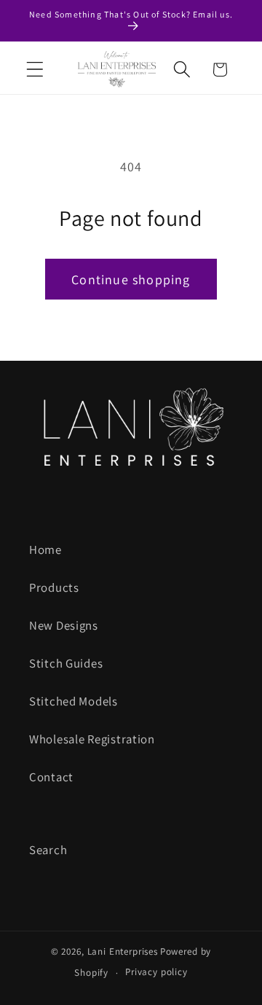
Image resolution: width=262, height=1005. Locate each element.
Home (45, 549)
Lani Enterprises (122, 951)
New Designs (63, 625)
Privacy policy (156, 972)
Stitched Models (73, 701)
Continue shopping (130, 279)
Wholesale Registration (92, 739)
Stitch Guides (66, 663)
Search (48, 850)
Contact (51, 777)
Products (54, 587)
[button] (35, 69)
